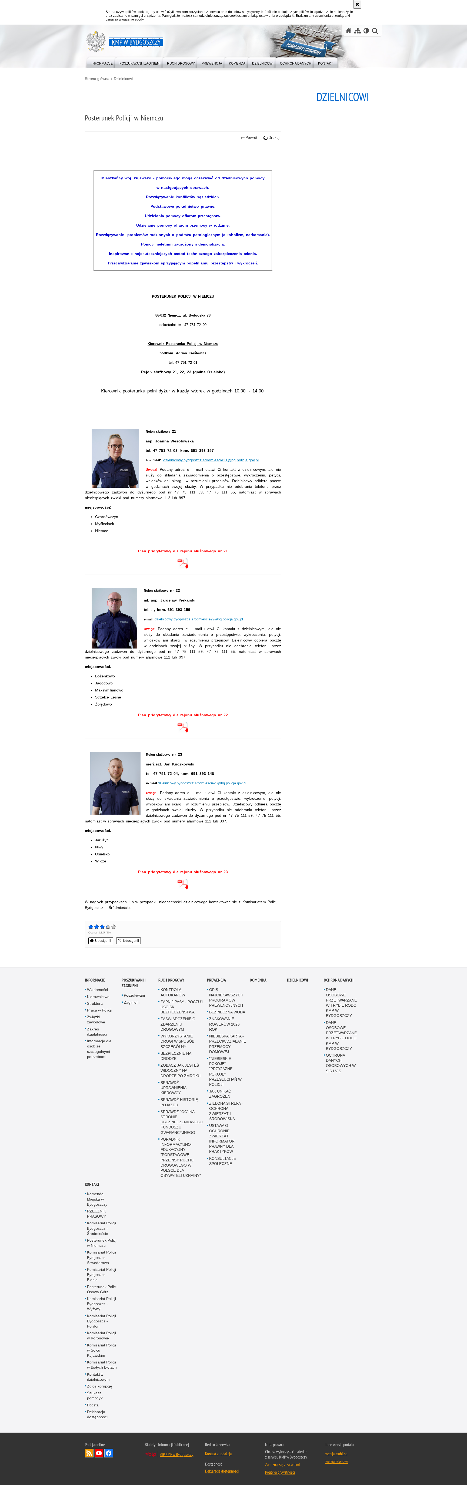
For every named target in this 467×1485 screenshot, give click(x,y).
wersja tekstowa (336, 1461)
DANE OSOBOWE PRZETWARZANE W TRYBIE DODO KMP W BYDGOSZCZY (341, 1035)
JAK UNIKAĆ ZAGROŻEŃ (220, 1093)
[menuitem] (102, 62)
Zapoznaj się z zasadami (282, 1464)
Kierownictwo (98, 997)
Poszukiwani (134, 995)
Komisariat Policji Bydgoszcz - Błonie (101, 1274)
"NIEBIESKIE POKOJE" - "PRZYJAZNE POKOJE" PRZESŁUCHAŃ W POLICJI (225, 1071)
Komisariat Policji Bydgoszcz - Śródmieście (101, 1228)
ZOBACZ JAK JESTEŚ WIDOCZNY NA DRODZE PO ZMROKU (181, 1070)
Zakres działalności (97, 1031)
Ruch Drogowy (171, 980)
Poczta (93, 1405)
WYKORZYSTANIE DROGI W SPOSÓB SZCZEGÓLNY (177, 1041)
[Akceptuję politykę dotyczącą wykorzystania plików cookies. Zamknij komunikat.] (357, 4)
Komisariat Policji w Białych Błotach (102, 1365)
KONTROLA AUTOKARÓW (173, 992)
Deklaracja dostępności (97, 1414)
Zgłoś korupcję (99, 1386)
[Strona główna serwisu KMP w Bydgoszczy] (349, 30)
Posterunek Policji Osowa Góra (102, 1289)
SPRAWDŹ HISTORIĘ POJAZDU (179, 1102)
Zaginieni (131, 1002)
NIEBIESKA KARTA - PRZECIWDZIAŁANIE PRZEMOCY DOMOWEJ (227, 1044)
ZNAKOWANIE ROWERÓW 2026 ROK (224, 1024)
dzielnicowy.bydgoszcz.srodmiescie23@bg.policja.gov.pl (202, 783)
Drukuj (273, 137)
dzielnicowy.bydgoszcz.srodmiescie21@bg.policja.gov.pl (211, 460)
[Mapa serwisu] (357, 30)
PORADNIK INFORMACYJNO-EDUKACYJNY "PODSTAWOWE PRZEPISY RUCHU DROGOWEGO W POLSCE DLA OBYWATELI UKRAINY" (181, 1157)
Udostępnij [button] (103, 941)
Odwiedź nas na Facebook (108, 1453)
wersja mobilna (336, 1454)
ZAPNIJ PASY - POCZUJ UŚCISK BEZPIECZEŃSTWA (182, 1007)
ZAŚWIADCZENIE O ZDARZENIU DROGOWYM (178, 1024)
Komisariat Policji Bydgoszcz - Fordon (101, 1321)
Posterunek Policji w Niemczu (102, 1243)
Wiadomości (97, 990)
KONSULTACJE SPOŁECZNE (222, 1161)
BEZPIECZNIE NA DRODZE (176, 1056)
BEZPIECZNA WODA (227, 1012)
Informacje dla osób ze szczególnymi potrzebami (99, 1049)
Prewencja (216, 980)
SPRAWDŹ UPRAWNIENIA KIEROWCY (173, 1087)
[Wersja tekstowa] (366, 30)
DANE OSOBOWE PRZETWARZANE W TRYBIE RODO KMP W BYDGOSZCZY (341, 1003)
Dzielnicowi (123, 78)
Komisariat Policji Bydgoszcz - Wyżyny (101, 1303)
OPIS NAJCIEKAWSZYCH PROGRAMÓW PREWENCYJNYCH (226, 998)
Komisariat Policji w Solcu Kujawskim (101, 1350)
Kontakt (92, 1184)
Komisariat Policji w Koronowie (101, 1335)
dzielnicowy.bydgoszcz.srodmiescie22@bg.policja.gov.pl (199, 619)
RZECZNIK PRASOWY (96, 1213)
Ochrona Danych (338, 980)
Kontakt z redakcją (218, 1454)
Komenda (258, 980)
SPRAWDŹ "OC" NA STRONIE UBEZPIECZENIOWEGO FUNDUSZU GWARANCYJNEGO (182, 1122)
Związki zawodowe (96, 1019)
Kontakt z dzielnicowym (98, 1377)
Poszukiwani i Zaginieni (134, 983)
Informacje (95, 980)
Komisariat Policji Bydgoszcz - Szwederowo (101, 1257)
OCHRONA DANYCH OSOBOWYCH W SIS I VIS (341, 1063)
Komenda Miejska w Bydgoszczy (97, 1199)
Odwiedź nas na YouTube (99, 1453)
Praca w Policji (99, 1010)
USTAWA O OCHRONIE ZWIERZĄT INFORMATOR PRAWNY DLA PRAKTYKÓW (222, 1139)
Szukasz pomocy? (95, 1395)
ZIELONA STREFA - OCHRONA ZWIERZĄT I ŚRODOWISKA (226, 1111)
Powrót (251, 137)
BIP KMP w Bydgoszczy (176, 1454)
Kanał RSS (89, 1453)
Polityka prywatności (280, 1472)
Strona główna (97, 78)
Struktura (95, 1003)
